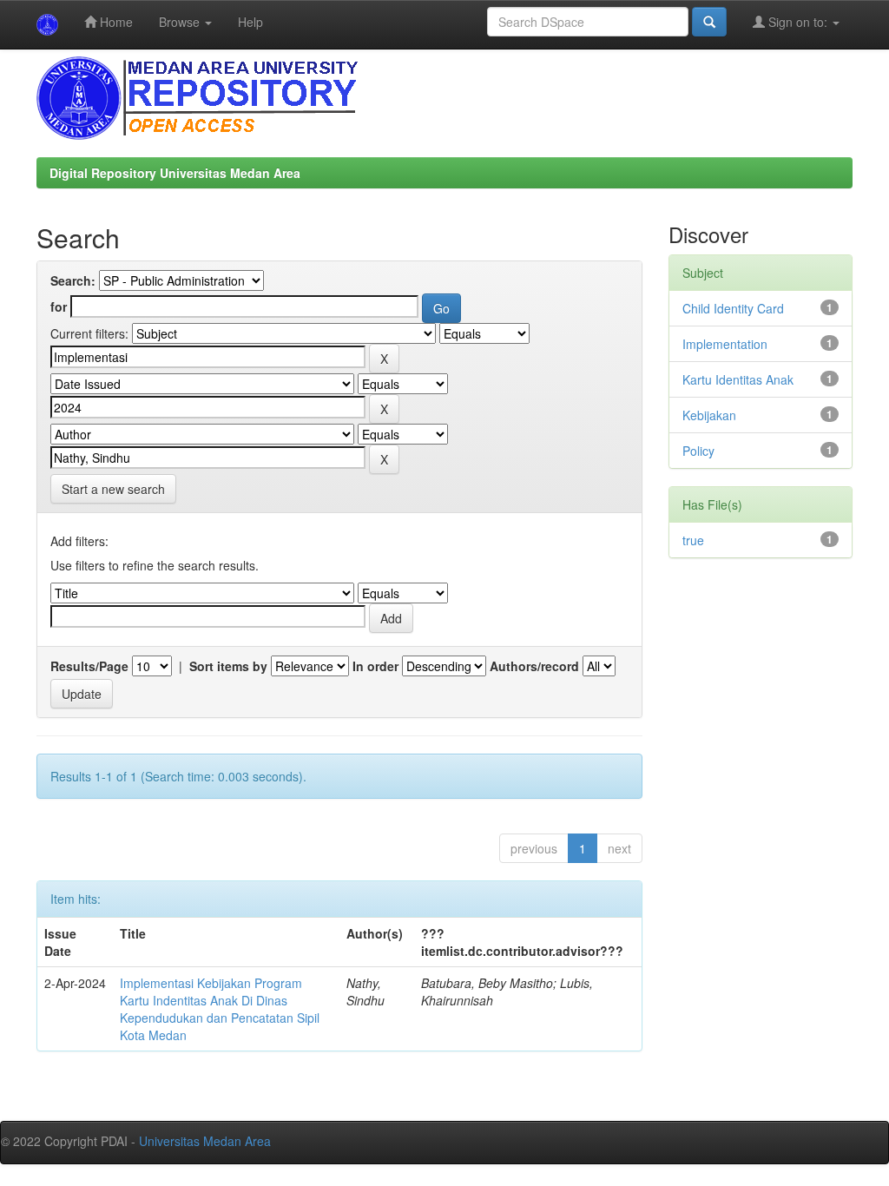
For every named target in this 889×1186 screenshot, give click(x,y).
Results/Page (89, 666)
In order (375, 666)
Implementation (724, 344)
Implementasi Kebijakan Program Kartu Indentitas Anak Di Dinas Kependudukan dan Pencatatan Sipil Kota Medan (219, 1009)
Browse (181, 21)
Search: (72, 280)
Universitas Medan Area (205, 1141)
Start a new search (113, 488)
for (58, 306)
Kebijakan (709, 415)
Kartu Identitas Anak (738, 379)
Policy (698, 450)
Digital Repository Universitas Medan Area (174, 172)
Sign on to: (798, 21)
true (693, 540)
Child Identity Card (733, 308)
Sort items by (228, 666)
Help (250, 21)
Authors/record (534, 666)
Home (114, 21)
